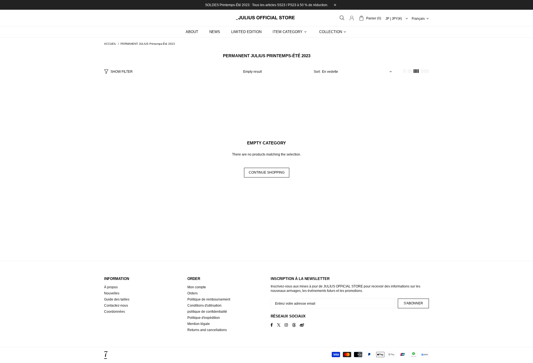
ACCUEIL (110, 43)
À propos (111, 287)
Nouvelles (111, 293)
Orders (192, 293)
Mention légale (198, 324)
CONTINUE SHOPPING (267, 172)
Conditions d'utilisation (204, 305)
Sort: (317, 72)
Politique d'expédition (203, 318)
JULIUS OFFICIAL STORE (266, 18)
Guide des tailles (116, 299)
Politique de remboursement (208, 299)
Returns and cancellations (207, 330)
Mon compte (196, 287)
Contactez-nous (116, 305)
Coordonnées (114, 312)
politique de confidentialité (207, 312)
